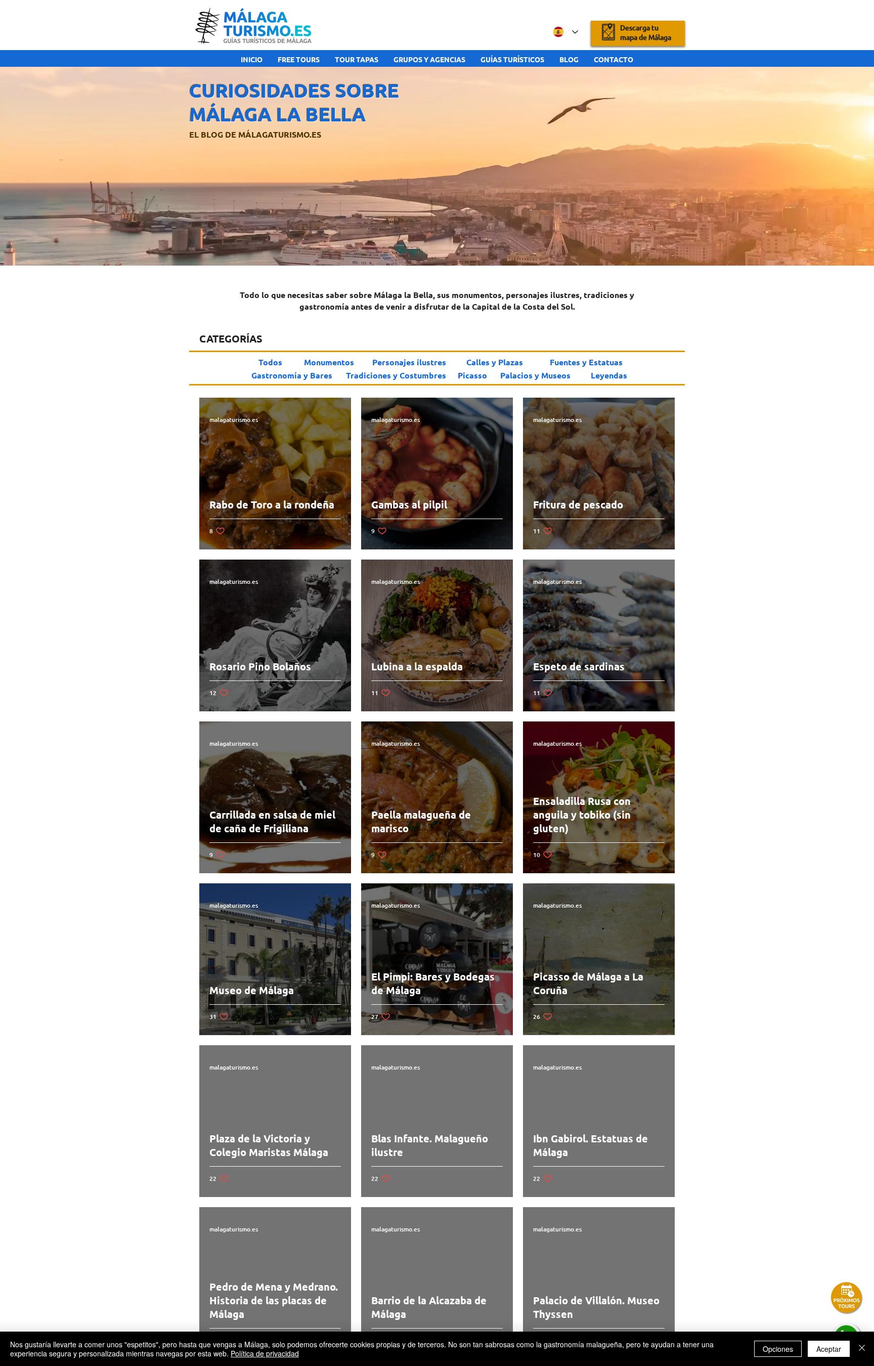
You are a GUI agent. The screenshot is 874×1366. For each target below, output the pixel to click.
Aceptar (828, 1349)
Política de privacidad (265, 1353)
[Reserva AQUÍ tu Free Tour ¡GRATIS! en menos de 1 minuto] (638, 32)
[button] (847, 1298)
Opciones (778, 1349)
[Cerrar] (862, 1349)
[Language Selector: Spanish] (565, 32)
